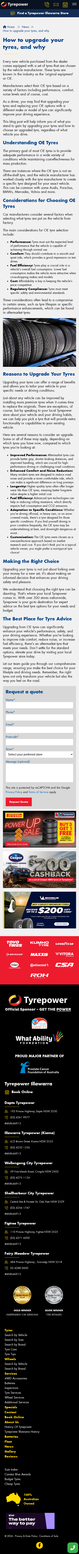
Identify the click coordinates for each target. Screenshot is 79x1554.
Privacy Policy (14, 792)
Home (10, 27)
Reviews (11, 1456)
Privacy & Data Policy (26, 1536)
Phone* (10, 712)
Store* (10, 749)
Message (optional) (18, 762)
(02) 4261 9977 (20, 1117)
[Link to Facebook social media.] (39, 1545)
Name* (10, 700)
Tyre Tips (10, 1354)
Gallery (10, 1451)
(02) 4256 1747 (20, 1207)
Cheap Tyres (12, 1484)
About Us (12, 1422)
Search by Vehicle (16, 1335)
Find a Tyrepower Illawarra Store (42, 13)
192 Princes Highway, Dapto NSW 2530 (33, 1111)
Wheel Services (14, 1397)
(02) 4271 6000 (20, 1238)
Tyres (8, 1330)
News (9, 1446)
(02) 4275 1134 (20, 1177)
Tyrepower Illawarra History (22, 1432)
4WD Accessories (16, 1378)
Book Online (14, 1417)
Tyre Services (13, 1393)
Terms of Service (38, 792)
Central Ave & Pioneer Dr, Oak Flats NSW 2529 (37, 1201)
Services (11, 1374)
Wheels (10, 1359)
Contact (10, 1412)
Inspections (11, 1388)
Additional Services (17, 1402)
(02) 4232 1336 (20, 1147)
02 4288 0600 (19, 1268)
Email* (10, 724)
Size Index (11, 1469)
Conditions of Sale (48, 1536)
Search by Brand (15, 1345)
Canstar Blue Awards (18, 1474)
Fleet (8, 1442)
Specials (11, 1407)
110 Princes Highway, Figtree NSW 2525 (34, 1231)
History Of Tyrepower (18, 1427)
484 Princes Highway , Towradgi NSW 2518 (36, 1262)
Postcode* (12, 737)
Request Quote (18, 801)
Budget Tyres (12, 1479)
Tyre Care (11, 1349)
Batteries (10, 1383)
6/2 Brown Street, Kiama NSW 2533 (31, 1141)
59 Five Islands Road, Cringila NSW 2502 (34, 1171)
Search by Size (14, 1340)
